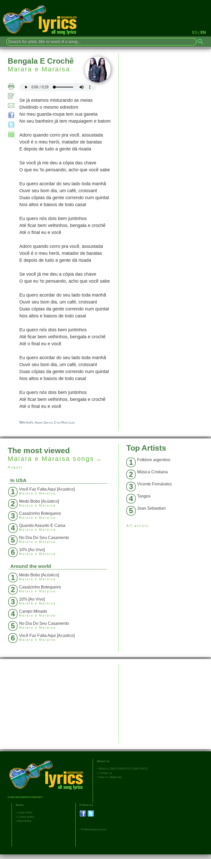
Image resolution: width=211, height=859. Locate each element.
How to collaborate (110, 777)
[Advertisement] (165, 700)
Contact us (105, 772)
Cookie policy (25, 816)
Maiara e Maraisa (39, 69)
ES (194, 32)
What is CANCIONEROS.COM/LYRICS (123, 768)
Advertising (24, 820)
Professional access (94, 829)
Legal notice (24, 812)
